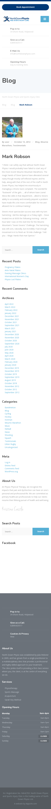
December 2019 (12, 368)
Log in (7, 462)
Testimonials (19, 145)
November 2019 (12, 371)
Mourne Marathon (13, 422)
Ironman (8, 419)
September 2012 (12, 392)
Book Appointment (25, 7)
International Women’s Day (17, 276)
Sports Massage (12, 692)
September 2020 (12, 343)
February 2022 (11, 310)
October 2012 (11, 389)
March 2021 (10, 328)
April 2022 (9, 304)
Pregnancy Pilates (12, 267)
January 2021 (10, 331)
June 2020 (9, 349)
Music (7, 426)
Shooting (9, 435)
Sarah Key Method (13, 699)
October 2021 (11, 322)
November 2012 (12, 386)
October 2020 (11, 340)
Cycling (8, 413)
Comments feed (12, 468)
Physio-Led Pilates (13, 279)
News (7, 432)
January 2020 (10, 365)
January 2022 (10, 313)
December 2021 (12, 316)
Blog (37, 142)
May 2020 (9, 352)
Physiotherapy (11, 688)
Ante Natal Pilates (13, 270)
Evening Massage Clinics (15, 273)
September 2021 (12, 325)
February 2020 (11, 362)
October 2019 (11, 374)
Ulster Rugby (10, 444)
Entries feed (10, 465)
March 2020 (10, 359)
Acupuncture (10, 696)
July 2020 (9, 346)
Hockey (8, 416)
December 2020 (12, 334)
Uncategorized (11, 447)
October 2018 (11, 383)
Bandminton (10, 407)
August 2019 (10, 380)
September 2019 (12, 377)
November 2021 (12, 319)
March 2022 (10, 307)
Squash (8, 438)
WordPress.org (11, 471)
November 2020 (12, 337)
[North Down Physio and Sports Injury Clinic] (16, 18)
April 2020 (9, 355)
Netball (8, 429)
